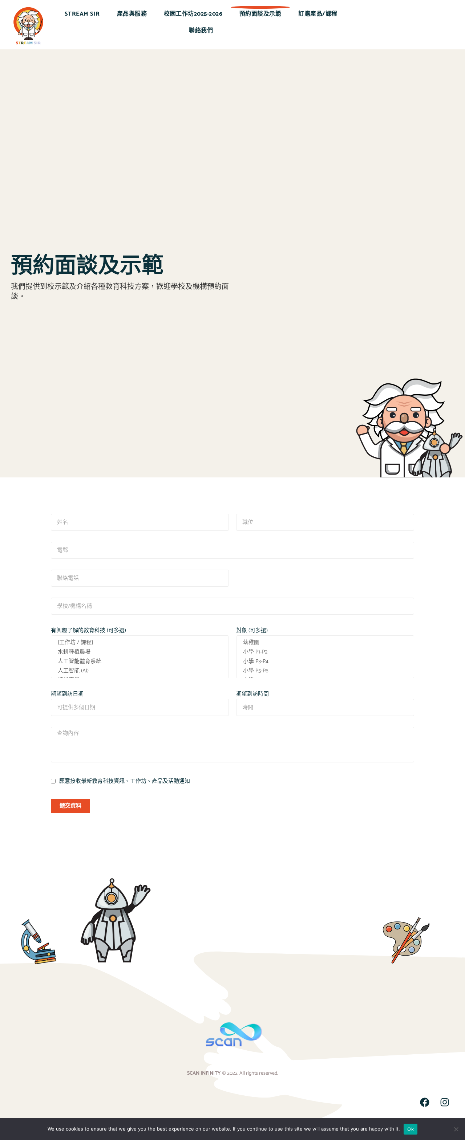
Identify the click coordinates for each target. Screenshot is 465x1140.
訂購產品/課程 (317, 14)
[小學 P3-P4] (325, 661)
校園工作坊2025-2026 (193, 14)
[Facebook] (424, 1102)
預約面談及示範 (260, 14)
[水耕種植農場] (140, 652)
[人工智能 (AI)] (140, 671)
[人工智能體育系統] (140, 661)
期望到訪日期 (67, 694)
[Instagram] (444, 1102)
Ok (410, 1129)
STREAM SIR (82, 14)
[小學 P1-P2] (325, 652)
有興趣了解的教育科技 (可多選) (88, 630)
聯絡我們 (201, 31)
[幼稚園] (325, 642)
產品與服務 (132, 14)
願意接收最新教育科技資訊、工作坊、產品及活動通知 (124, 781)
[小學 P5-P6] (325, 671)
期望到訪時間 (252, 694)
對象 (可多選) (252, 630)
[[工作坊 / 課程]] (140, 642)
